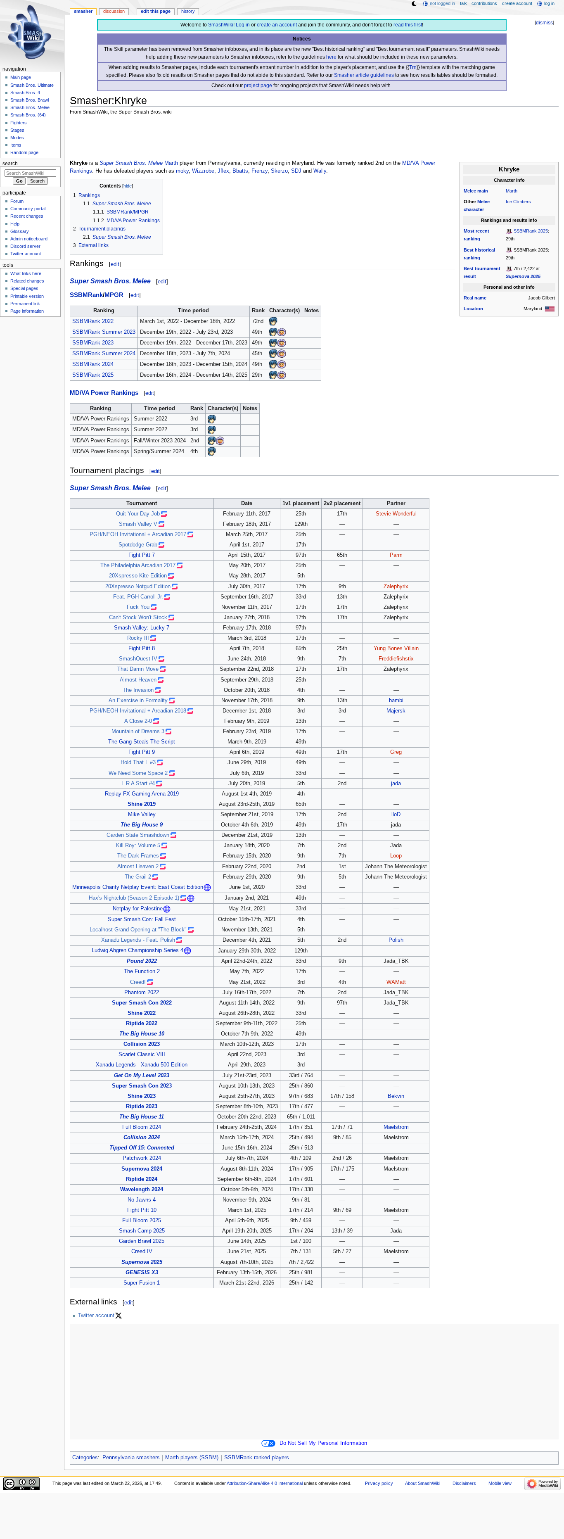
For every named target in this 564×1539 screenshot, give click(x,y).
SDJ (296, 171)
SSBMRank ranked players (256, 1458)
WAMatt (396, 982)
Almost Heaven (138, 680)
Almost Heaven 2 (138, 866)
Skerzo (279, 171)
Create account (517, 3)
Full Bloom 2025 (141, 1220)
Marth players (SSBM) (191, 1458)
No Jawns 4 (142, 1200)
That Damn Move (138, 669)
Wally (319, 171)
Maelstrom (396, 1127)
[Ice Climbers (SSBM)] (281, 332)
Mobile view (500, 1483)
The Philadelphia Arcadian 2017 (137, 565)
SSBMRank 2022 (93, 321)
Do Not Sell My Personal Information (323, 1443)
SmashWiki (220, 25)
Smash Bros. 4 (25, 92)
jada (396, 783)
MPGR (113, 295)
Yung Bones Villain (396, 648)
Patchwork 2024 (142, 1158)
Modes (17, 137)
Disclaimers (464, 1483)
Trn (413, 67)
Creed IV (141, 1251)
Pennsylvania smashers (131, 1458)
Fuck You (138, 607)
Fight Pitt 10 (141, 1210)
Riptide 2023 (141, 1106)
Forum (17, 201)
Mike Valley (142, 814)
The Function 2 (142, 971)
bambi (396, 700)
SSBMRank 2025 (531, 230)
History (188, 11)
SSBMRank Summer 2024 (103, 353)
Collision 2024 (141, 1137)
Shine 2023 (142, 1096)
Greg (396, 752)
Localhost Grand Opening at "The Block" (138, 930)
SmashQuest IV (138, 659)
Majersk (395, 711)
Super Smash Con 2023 (142, 1086)
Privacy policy (379, 1483)
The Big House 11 (141, 1117)
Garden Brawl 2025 (141, 1241)
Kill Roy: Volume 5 (138, 845)
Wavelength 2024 (141, 1189)
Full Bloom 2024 (141, 1127)
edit (115, 264)
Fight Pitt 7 (141, 555)
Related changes (27, 280)
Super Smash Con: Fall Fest (142, 919)
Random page (24, 152)
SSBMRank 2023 (93, 343)
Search (10, 163)
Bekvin (396, 1096)
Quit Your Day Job (138, 514)
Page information (27, 311)
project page (258, 85)
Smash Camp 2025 (142, 1231)
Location (473, 308)
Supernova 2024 (141, 1169)
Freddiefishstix (396, 659)
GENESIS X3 (142, 1272)
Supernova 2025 (523, 276)
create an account (277, 25)
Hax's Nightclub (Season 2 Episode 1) (134, 898)
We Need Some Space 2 (138, 773)
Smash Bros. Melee (30, 107)
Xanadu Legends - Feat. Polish (138, 940)
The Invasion (138, 690)
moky (182, 171)
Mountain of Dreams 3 (137, 731)
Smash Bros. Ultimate (32, 85)
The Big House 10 (141, 1034)
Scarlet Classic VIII (141, 1054)
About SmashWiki (422, 1483)
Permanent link (25, 303)
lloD (395, 814)
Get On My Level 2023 (141, 1075)
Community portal (27, 208)
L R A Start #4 (138, 783)
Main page (20, 77)
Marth (511, 190)
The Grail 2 (138, 877)
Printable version (27, 296)
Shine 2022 (142, 1013)
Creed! (138, 982)
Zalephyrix (396, 586)
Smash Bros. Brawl (29, 99)
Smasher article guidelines (364, 75)
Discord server (25, 246)
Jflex (223, 171)
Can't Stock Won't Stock (138, 617)
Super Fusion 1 (141, 1283)
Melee (470, 190)
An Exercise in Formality (138, 700)
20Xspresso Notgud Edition (138, 586)
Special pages (24, 288)
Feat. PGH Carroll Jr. (138, 597)
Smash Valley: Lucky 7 (141, 628)
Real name (475, 297)
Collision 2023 (141, 1044)
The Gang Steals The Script (141, 742)
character (474, 209)
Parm (396, 555)
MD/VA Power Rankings (104, 393)
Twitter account (96, 1315)
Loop (396, 856)
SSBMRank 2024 (93, 364)
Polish (396, 940)
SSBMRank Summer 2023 (103, 332)
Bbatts (240, 171)
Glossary (19, 231)
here (331, 57)
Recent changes (26, 216)
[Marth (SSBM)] (273, 321)
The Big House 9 (142, 825)
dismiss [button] (544, 23)
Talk (463, 3)
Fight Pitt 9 (141, 752)
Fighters (18, 122)
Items (15, 144)
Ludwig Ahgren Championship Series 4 (137, 951)
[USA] (550, 308)
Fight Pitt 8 (141, 648)
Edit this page (156, 11)
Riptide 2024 (141, 1179)
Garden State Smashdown (138, 835)
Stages (17, 130)
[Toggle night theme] (414, 4)
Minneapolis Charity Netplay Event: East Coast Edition (137, 887)
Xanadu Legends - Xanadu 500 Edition (141, 1065)
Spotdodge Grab (137, 545)
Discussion (114, 11)
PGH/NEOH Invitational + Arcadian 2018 (138, 711)
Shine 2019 (142, 804)
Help (14, 223)
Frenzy (259, 171)
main (482, 190)
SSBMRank (86, 295)
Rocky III (138, 638)
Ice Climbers (518, 201)
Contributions (484, 3)
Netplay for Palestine (138, 909)
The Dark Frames (138, 856)
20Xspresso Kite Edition (138, 576)
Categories (85, 1458)
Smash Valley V (138, 524)
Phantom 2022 (141, 992)
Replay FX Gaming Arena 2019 (142, 794)
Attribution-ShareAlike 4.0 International (265, 1483)
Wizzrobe (203, 171)
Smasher (83, 11)
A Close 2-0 (138, 721)
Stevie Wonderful (396, 514)
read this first (407, 25)
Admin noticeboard (28, 238)
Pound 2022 (142, 961)
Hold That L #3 (138, 762)
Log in (243, 25)
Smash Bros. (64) (28, 114)
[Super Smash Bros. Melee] (509, 230)
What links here (25, 273)
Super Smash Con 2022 (142, 1003)
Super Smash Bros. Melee (131, 163)
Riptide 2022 (141, 1023)
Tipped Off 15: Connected (141, 1148)
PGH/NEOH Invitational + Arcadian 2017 (138, 534)
